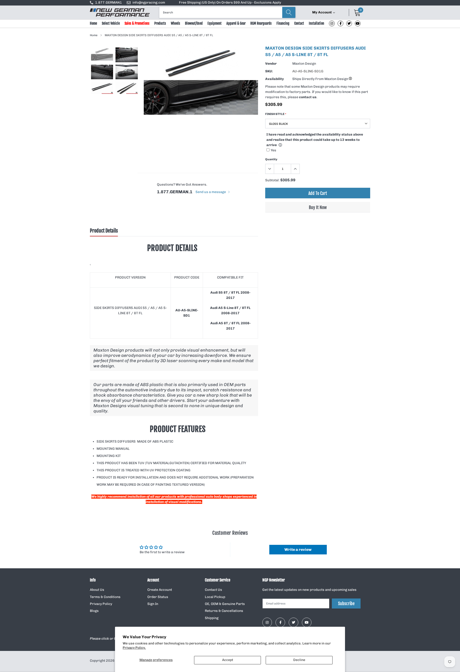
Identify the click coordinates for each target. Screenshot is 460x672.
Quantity (271, 159)
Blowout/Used (194, 23)
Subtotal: (272, 180)
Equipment (214, 23)
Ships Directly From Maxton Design (320, 79)
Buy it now (318, 207)
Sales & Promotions (137, 23)
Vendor (271, 64)
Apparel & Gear (236, 23)
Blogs (94, 611)
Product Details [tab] (104, 231)
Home (93, 23)
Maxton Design (304, 64)
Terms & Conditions (105, 597)
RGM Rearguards (261, 23)
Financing (282, 23)
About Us (97, 590)
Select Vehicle (111, 23)
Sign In (152, 604)
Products (160, 23)
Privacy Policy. (134, 648)
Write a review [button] (297, 549)
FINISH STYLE (275, 114)
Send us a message (211, 192)
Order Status (157, 597)
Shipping (211, 618)
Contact (299, 23)
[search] (288, 12)
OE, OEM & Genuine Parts (225, 604)
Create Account (159, 590)
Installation (316, 23)
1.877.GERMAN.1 (174, 191)
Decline (299, 660)
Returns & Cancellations (224, 611)
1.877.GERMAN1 (108, 2)
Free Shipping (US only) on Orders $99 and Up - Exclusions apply (230, 2)
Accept (227, 660)
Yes (273, 150)
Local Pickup (215, 597)
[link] (332, 23)
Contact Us (213, 590)
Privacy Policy (101, 604)
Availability (274, 79)
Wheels (175, 23)
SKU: (269, 71)
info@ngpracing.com (148, 2)
